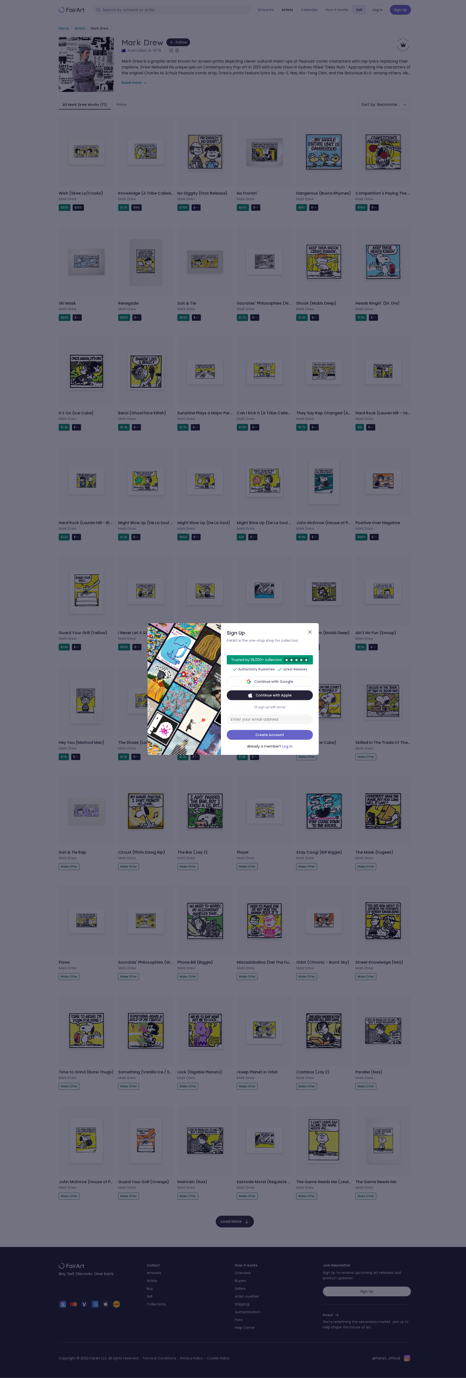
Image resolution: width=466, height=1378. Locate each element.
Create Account (269, 734)
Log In (287, 746)
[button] (233, 689)
